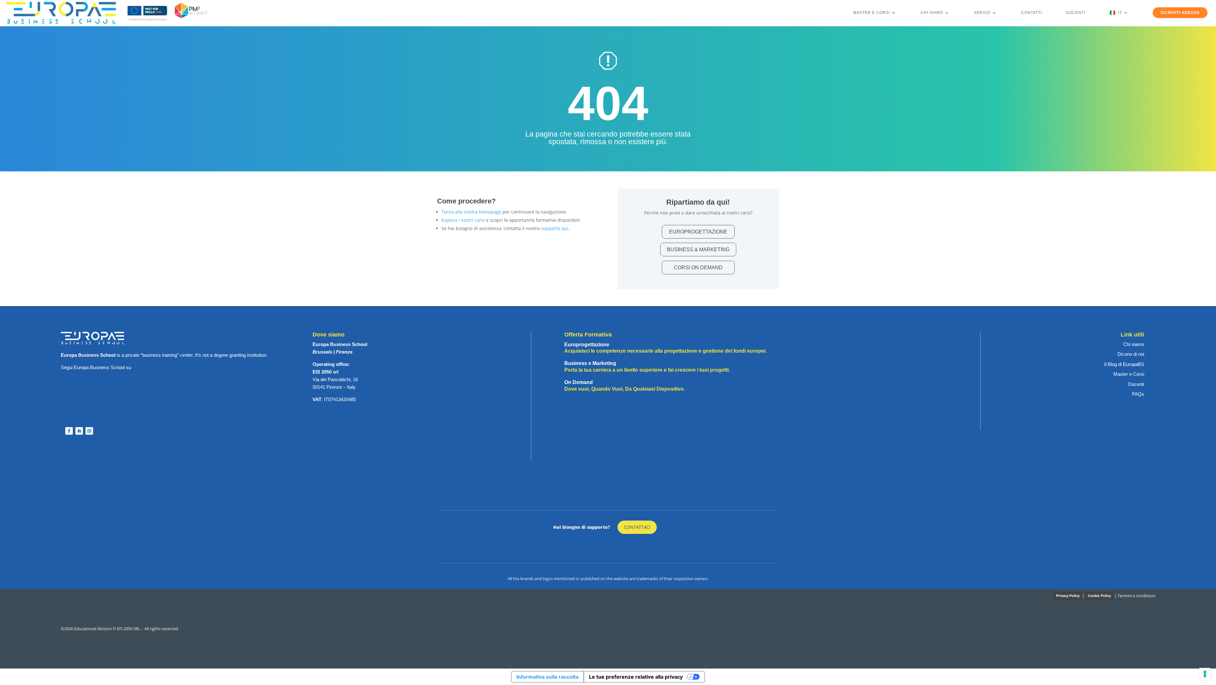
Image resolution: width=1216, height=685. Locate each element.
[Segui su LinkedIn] (79, 431)
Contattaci (637, 527)
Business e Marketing (647, 367)
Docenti (1075, 12)
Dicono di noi (1131, 354)
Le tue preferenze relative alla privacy (636, 677)
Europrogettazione (698, 231)
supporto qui (554, 228)
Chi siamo (932, 12)
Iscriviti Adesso (1180, 12)
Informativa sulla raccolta (547, 677)
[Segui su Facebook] (69, 431)
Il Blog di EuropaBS (1124, 364)
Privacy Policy (1068, 595)
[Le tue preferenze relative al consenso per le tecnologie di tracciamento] (1205, 674)
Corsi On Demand (698, 267)
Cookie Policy (1099, 595)
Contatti (1031, 12)
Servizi (982, 12)
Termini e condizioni (1136, 596)
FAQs (1138, 394)
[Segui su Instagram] (89, 431)
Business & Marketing (698, 249)
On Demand (624, 386)
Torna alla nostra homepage (471, 212)
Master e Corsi (871, 12)
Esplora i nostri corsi (463, 220)
